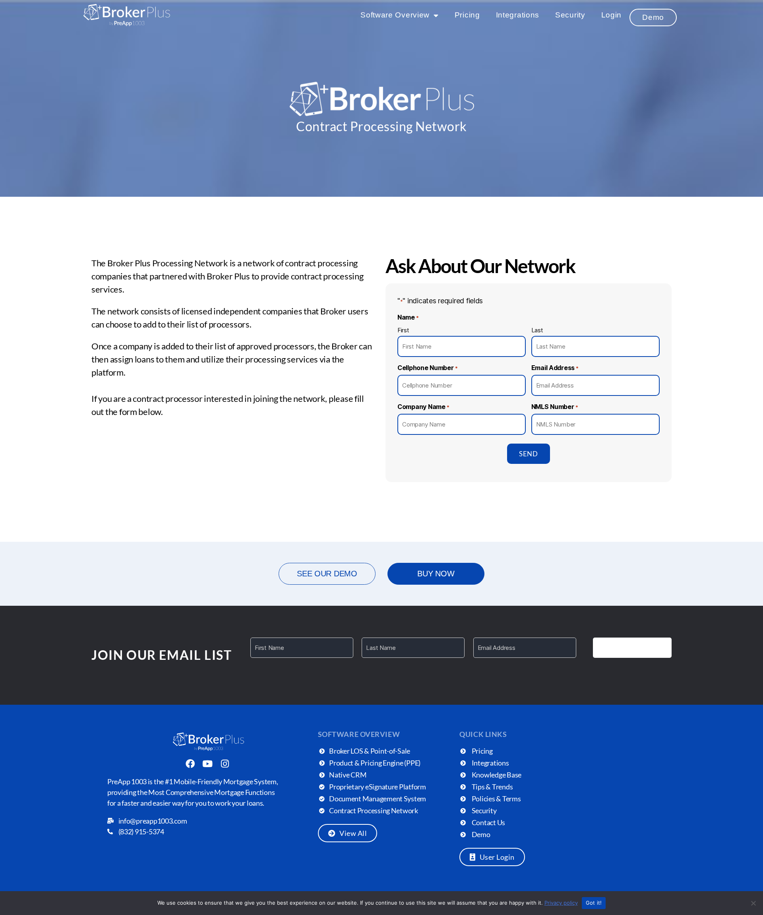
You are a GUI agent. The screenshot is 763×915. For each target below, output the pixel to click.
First (403, 330)
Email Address (555, 368)
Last (537, 330)
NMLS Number (554, 407)
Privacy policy (561, 902)
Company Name (423, 407)
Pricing (467, 15)
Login (611, 15)
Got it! (594, 902)
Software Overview (395, 15)
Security (570, 15)
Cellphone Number (427, 368)
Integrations (517, 15)
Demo (653, 17)
